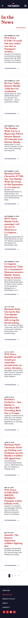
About (5, 603)
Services (6, 590)
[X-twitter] (7, 612)
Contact (6, 607)
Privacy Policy (8, 599)
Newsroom (7, 594)
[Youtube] (10, 612)
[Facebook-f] (3, 612)
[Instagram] (14, 612)
